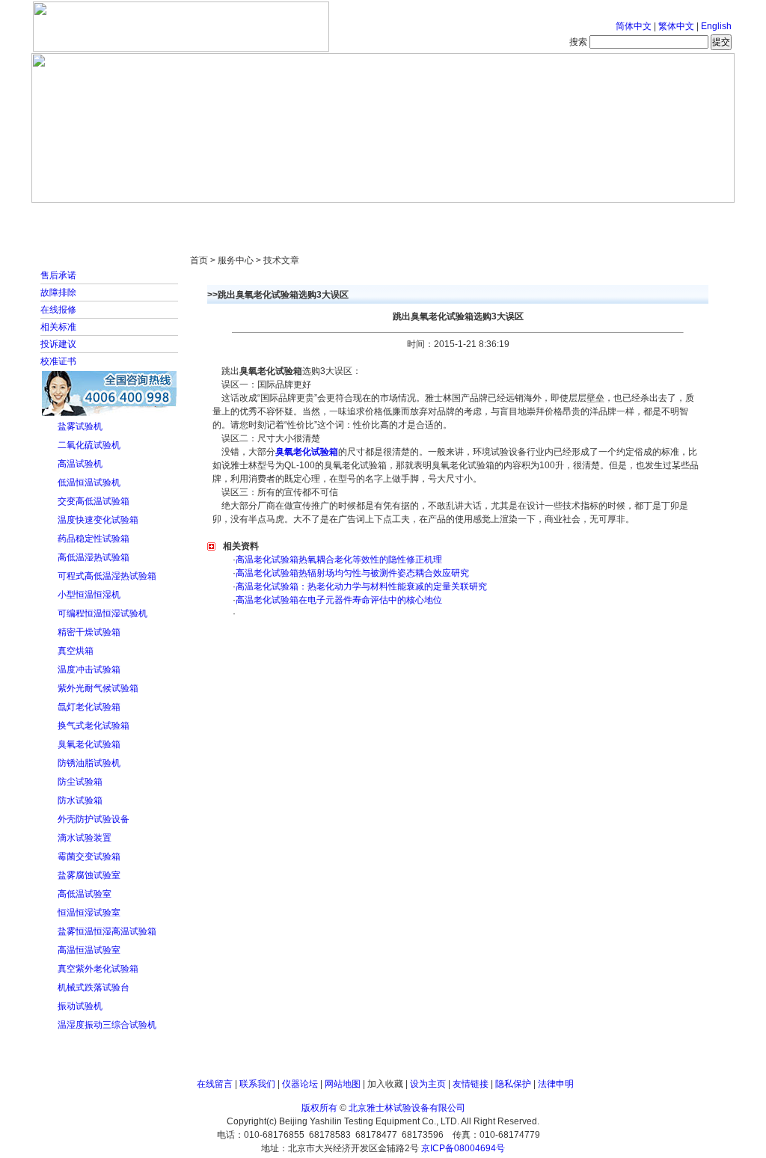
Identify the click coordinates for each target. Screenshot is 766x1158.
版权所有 (319, 1108)
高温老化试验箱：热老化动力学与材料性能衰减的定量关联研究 (361, 586)
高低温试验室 (84, 894)
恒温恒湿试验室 (89, 912)
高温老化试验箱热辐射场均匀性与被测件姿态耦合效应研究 (352, 573)
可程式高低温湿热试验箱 (107, 576)
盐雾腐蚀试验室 (89, 875)
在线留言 (215, 1084)
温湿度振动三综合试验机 (107, 1025)
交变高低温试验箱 (93, 501)
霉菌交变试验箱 (89, 856)
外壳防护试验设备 (93, 819)
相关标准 (58, 327)
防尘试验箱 (80, 781)
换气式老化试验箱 (93, 725)
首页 (80, 217)
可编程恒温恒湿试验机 (102, 613)
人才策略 (491, 217)
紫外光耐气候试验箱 (98, 688)
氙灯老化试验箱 (89, 707)
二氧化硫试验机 (89, 445)
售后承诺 (58, 275)
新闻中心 (245, 217)
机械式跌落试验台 (93, 987)
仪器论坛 (300, 1084)
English (716, 26)
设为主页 (428, 1084)
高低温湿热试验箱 (93, 557)
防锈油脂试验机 (89, 763)
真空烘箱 (76, 651)
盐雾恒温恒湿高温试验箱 (107, 931)
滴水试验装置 (84, 838)
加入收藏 (385, 1084)
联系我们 (257, 1084)
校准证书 (58, 361)
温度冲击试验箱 (89, 669)
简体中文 (634, 26)
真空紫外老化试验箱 (98, 969)
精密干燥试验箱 (89, 632)
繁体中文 (676, 26)
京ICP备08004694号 (463, 1148)
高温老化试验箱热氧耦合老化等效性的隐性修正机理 (339, 559)
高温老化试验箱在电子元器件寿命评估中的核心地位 (339, 600)
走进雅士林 (162, 217)
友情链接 (470, 1084)
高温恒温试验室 (89, 950)
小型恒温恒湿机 (89, 594)
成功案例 (409, 217)
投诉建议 (58, 344)
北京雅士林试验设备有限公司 (407, 1108)
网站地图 (343, 1084)
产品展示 (327, 217)
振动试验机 (80, 1006)
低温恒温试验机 (89, 482)
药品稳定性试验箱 (93, 538)
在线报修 (58, 309)
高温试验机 (80, 464)
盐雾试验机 (80, 426)
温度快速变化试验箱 (98, 520)
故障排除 (58, 292)
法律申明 (556, 1084)
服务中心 (574, 217)
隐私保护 (513, 1084)
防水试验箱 (80, 800)
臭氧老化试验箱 (89, 744)
